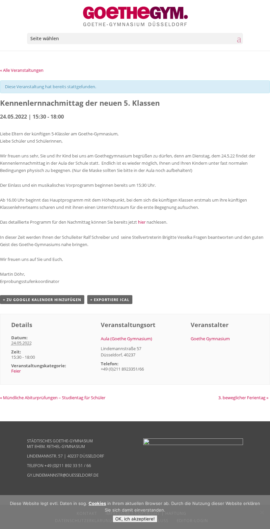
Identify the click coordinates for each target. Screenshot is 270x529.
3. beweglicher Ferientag (243, 398)
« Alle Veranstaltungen (21, 70)
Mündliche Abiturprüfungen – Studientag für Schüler (52, 398)
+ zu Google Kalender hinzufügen (42, 299)
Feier (16, 371)
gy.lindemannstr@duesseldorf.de (62, 475)
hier (142, 222)
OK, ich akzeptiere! (135, 518)
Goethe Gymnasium (210, 339)
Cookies (97, 503)
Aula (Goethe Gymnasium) (126, 339)
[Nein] (261, 512)
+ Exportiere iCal (109, 299)
